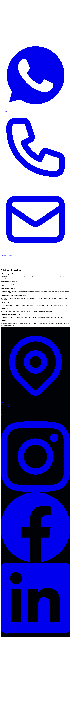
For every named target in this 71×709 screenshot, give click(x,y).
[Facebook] (35, 561)
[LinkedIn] (35, 632)
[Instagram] (35, 491)
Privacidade (3, 633)
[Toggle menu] (1, 256)
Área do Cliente (4, 266)
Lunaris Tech (13, 633)
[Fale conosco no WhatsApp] (35, 707)
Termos (7, 633)
